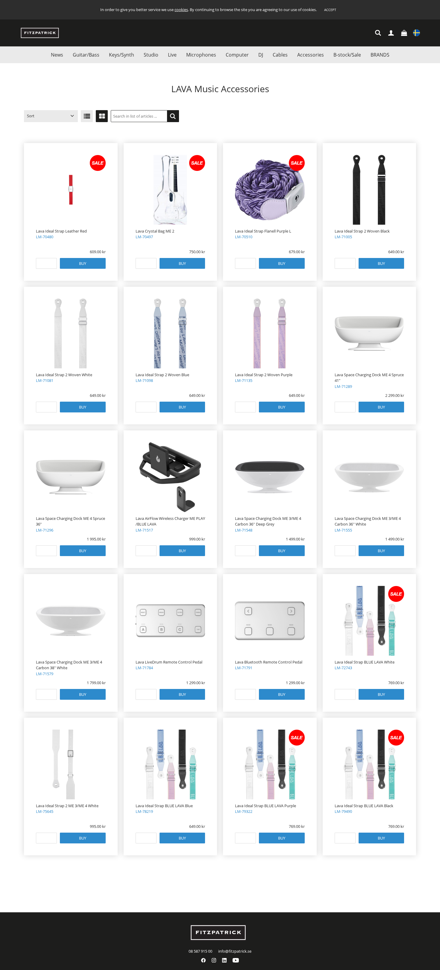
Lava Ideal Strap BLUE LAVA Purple (265, 805)
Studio (151, 54)
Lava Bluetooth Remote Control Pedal (268, 662)
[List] (87, 116)
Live (172, 54)
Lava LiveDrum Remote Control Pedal (169, 662)
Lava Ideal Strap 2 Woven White (64, 374)
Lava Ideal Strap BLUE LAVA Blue (164, 805)
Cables (280, 54)
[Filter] (173, 116)
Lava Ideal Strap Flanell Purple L (263, 231)
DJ (260, 54)
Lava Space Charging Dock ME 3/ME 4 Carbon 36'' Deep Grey (268, 521)
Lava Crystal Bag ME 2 (155, 231)
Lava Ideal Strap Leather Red (61, 231)
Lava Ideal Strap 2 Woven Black (362, 231)
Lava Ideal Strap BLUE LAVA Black (364, 805)
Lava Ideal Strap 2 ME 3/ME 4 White (67, 805)
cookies (181, 9)
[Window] (102, 116)
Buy (82, 263)
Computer (237, 54)
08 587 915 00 (200, 951)
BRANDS (380, 54)
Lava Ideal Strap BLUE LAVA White (365, 662)
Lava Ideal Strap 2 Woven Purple (263, 374)
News (57, 54)
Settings (416, 33)
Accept (330, 9)
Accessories (310, 54)
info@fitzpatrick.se (234, 951)
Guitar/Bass (86, 54)
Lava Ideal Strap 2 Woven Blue (162, 374)
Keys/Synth (121, 54)
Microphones (201, 54)
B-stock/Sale (347, 54)
